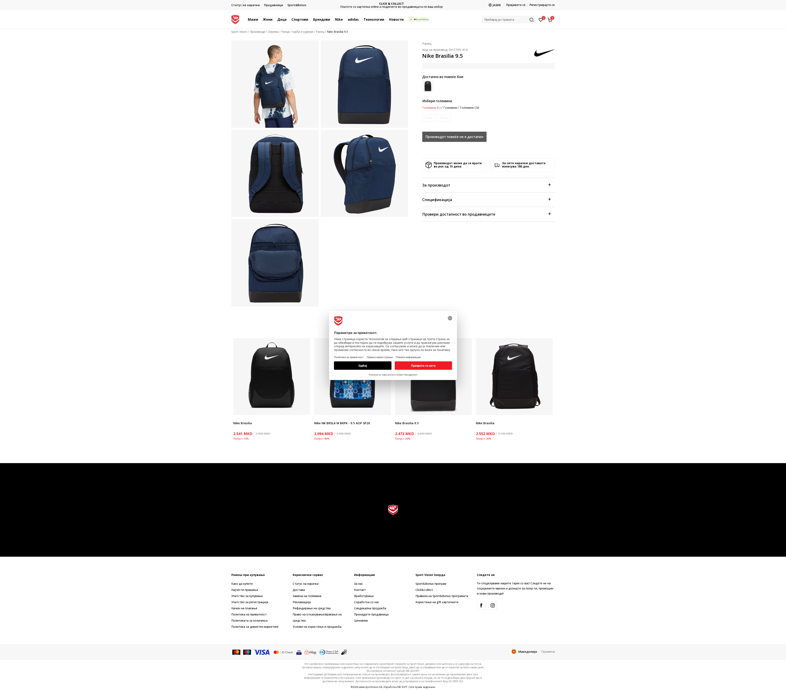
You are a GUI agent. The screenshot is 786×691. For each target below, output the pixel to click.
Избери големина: (437, 101)
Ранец (320, 32)
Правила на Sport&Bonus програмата (442, 596)
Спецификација (437, 199)
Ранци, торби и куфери (297, 32)
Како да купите (242, 584)
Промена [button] (548, 651)
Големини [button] (450, 107)
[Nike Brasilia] (271, 376)
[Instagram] (493, 605)
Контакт (360, 590)
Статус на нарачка (305, 584)
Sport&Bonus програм (431, 584)
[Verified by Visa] (299, 652)
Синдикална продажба (370, 608)
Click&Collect (424, 590)
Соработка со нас (366, 602)
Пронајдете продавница (371, 614)
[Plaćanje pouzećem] (344, 652)
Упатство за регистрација (249, 602)
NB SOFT (402, 687)
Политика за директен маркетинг (255, 627)
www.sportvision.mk (370, 687)
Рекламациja (302, 602)
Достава (299, 590)
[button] (260, 19)
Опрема (273, 32)
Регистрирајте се (542, 5)
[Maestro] (247, 652)
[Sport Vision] (235, 19)
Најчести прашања (244, 590)
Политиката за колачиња (249, 620)
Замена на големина (307, 596)
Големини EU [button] (431, 107)
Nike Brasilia (242, 423)
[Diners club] (329, 652)
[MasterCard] (236, 652)
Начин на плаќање (244, 608)
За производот (436, 185)
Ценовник (393, 5)
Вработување (364, 596)
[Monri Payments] (310, 652)
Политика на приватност (249, 614)
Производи (257, 32)
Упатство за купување (247, 596)
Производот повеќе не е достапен (454, 137)
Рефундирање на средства (312, 608)
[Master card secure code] (283, 652)
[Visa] (262, 652)
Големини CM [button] (469, 107)
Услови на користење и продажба (317, 627)
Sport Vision (239, 32)
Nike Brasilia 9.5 (407, 423)
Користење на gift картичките (437, 602)
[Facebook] (481, 605)
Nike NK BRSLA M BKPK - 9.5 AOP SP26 (342, 423)
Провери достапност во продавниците (458, 214)
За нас (358, 584)
